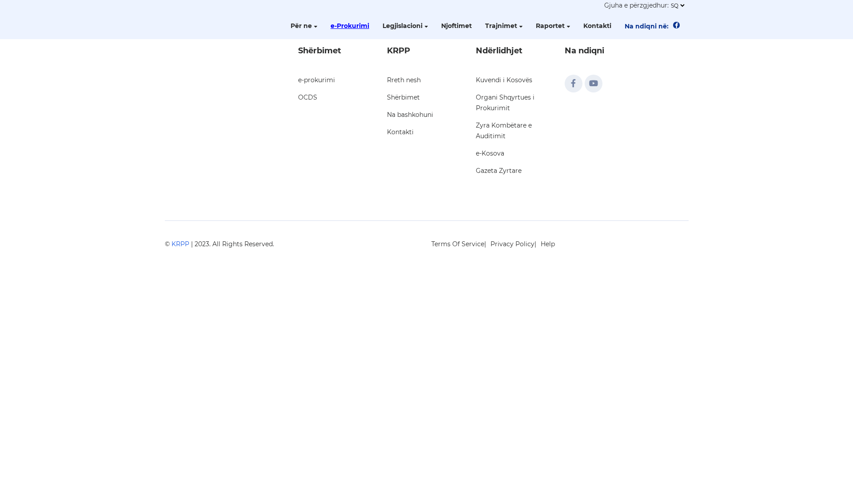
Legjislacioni (403, 26)
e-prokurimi (316, 80)
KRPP (180, 244)
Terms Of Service (457, 244)
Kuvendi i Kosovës (504, 80)
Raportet (550, 26)
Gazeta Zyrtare (499, 171)
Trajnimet (501, 26)
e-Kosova (490, 153)
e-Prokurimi (350, 26)
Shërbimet (403, 97)
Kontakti (597, 26)
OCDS (307, 97)
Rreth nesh (404, 80)
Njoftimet (456, 26)
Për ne (301, 26)
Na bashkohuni (410, 115)
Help (548, 244)
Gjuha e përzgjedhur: (636, 5)
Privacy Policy (512, 244)
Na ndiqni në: (647, 26)
